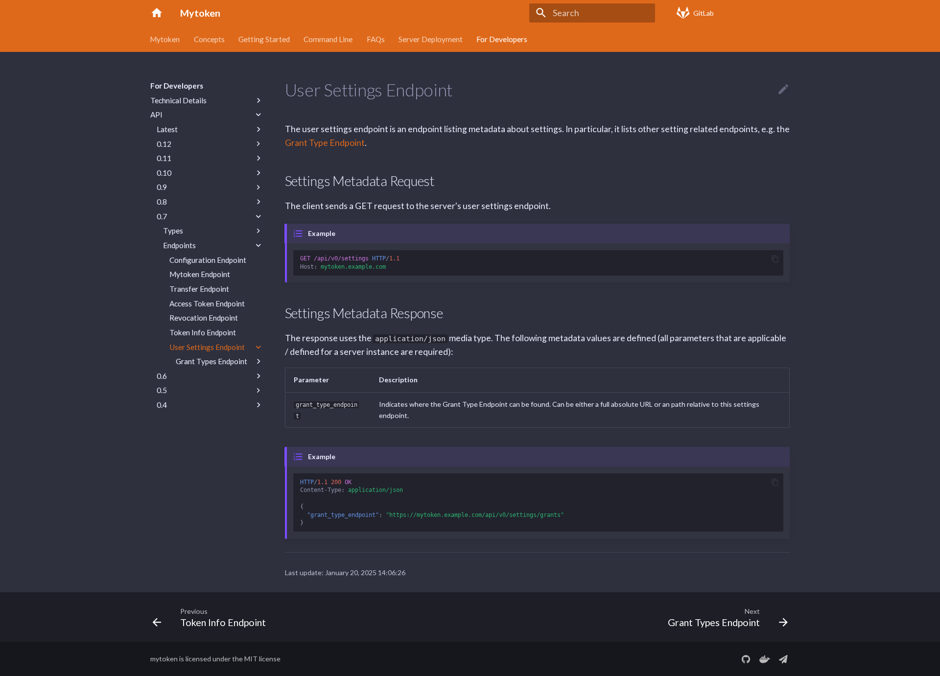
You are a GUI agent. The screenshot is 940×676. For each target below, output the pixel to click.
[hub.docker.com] (764, 659)
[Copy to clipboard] (775, 259)
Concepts (209, 38)
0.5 (162, 390)
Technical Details (178, 100)
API (156, 114)
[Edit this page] (783, 89)
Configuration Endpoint (207, 260)
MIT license (262, 658)
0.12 (164, 144)
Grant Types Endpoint (211, 361)
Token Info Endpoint (202, 332)
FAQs (376, 38)
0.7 (162, 216)
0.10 (164, 172)
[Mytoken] (156, 12)
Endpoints (179, 245)
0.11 (164, 158)
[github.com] (745, 659)
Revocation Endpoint (203, 317)
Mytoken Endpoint (199, 274)
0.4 (162, 404)
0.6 (162, 376)
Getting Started (264, 38)
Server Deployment (431, 38)
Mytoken (165, 38)
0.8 (162, 201)
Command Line (328, 38)
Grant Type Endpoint (325, 143)
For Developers (502, 38)
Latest (167, 129)
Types (173, 230)
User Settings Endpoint (207, 347)
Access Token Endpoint (207, 303)
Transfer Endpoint (199, 288)
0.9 (162, 187)
